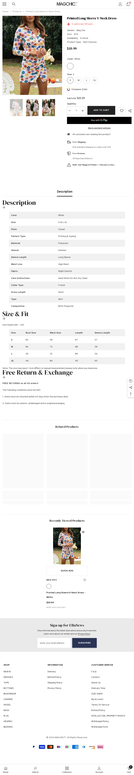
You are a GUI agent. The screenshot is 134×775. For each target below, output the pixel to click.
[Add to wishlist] (122, 111)
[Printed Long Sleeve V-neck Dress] (67, 546)
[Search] (14, 4)
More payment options (99, 128)
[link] (23, 497)
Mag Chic (80, 30)
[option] (32, 55)
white (48, 586)
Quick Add (67, 570)
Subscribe (84, 643)
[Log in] (120, 4)
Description (64, 192)
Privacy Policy (84, 634)
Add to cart (101, 110)
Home (5, 11)
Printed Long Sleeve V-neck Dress (66, 595)
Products (17, 11)
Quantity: (71, 104)
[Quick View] (83, 532)
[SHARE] (129, 111)
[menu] (4, 4)
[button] (3, 107)
